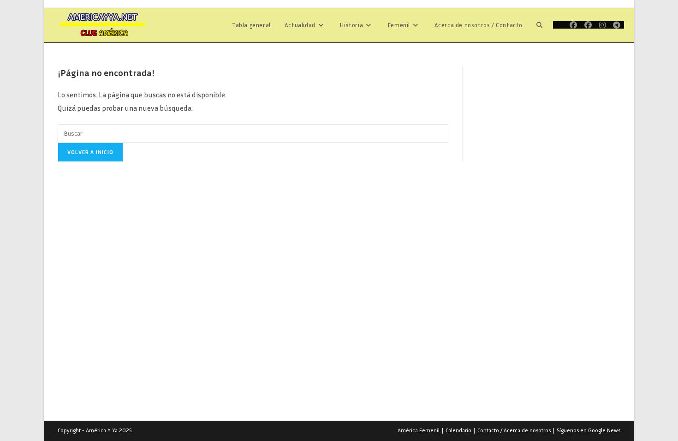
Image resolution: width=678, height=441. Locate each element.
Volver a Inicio (90, 152)
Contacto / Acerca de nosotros (514, 430)
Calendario (458, 430)
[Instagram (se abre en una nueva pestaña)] (602, 25)
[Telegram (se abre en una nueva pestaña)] (616, 25)
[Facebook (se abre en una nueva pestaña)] (573, 25)
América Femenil (419, 430)
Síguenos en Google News (588, 430)
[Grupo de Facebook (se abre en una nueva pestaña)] (588, 25)
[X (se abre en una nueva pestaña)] (559, 25)
